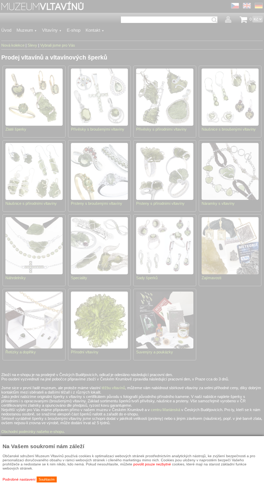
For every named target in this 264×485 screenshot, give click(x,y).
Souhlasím (47, 479)
